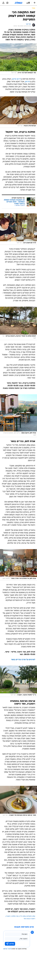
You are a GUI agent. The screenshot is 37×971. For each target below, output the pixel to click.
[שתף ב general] (3, 3)
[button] (28, 3)
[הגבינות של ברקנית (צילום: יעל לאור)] (18, 112)
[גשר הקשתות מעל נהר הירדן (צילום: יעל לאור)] (18, 59)
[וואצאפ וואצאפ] (7, 3)
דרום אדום (16, 79)
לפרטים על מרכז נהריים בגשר (23, 660)
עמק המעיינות (30, 916)
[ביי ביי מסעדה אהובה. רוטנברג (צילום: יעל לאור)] (18, 681)
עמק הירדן (22, 916)
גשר (17, 916)
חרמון (27, 82)
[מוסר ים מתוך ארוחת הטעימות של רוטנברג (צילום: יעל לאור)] (18, 801)
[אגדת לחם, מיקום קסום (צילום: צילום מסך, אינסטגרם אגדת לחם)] (18, 415)
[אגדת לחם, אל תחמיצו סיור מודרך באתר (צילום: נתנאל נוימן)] (18, 564)
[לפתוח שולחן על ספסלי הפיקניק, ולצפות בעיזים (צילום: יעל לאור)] (18, 323)
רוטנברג (8, 916)
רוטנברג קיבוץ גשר (29, 918)
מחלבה (13, 916)
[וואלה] (18, 3)
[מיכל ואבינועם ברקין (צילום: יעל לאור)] (18, 229)
